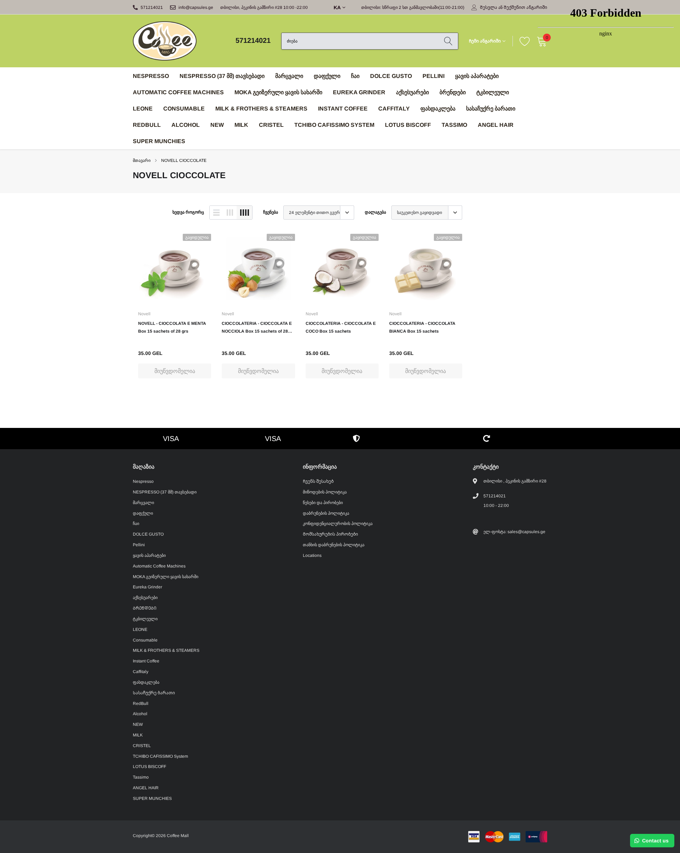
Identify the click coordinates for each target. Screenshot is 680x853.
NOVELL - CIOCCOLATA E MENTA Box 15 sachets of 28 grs (172, 327)
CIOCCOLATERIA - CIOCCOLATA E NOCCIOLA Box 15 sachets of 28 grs (257, 328)
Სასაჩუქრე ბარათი (490, 109)
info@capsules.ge (195, 7)
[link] (174, 269)
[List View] (216, 212)
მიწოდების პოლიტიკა (325, 492)
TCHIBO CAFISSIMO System (334, 125)
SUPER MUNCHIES (159, 141)
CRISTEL (271, 125)
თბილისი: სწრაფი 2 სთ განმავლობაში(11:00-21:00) (412, 7)
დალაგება (375, 212)
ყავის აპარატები (477, 76)
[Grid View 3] (230, 212)
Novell (144, 314)
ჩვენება (270, 212)
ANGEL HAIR (496, 125)
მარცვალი (289, 76)
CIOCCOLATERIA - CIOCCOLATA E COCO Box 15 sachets (341, 327)
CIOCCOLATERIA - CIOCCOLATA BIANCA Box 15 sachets (422, 327)
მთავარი (142, 160)
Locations (312, 555)
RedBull (147, 125)
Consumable (184, 109)
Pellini (433, 76)
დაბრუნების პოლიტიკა (326, 513)
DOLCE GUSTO (391, 76)
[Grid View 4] (244, 212)
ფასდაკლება (437, 109)
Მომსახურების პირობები (330, 534)
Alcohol (185, 125)
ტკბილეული (492, 92)
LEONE (143, 109)
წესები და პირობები (323, 502)
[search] (448, 41)
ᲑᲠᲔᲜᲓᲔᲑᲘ (453, 92)
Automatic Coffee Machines (178, 92)
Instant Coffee (343, 109)
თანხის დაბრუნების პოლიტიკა (333, 544)
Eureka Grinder (359, 92)
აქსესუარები (412, 92)
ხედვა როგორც (188, 212)
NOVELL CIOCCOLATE (183, 160)
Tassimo (454, 125)
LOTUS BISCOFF (408, 125)
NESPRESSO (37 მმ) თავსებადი (222, 76)
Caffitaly (394, 109)
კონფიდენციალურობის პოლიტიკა (338, 523)
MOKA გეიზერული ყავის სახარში (278, 92)
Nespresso (151, 76)
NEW (217, 125)
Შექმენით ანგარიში (525, 7)
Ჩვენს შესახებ (318, 481)
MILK (241, 125)
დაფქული (327, 76)
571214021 (152, 7)
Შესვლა (488, 7)
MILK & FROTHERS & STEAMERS (261, 109)
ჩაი (355, 76)
